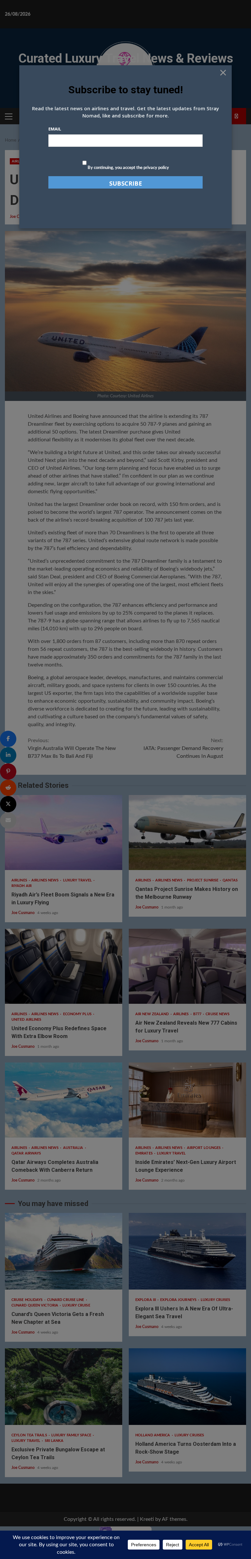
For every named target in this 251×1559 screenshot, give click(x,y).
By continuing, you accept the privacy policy (128, 168)
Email (54, 129)
